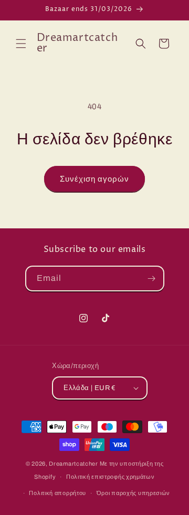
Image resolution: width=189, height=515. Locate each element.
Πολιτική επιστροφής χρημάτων (110, 477)
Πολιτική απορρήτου (57, 493)
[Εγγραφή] (151, 278)
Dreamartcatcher (73, 463)
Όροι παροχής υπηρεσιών (133, 493)
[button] (21, 43)
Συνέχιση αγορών (94, 179)
